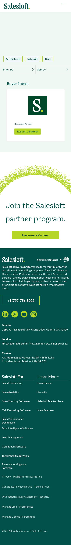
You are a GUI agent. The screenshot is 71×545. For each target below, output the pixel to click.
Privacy (6, 476)
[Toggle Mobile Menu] (64, 5)
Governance (44, 383)
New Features (45, 410)
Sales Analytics (10, 392)
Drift (48, 58)
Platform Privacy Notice (27, 476)
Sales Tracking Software (16, 401)
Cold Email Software (14, 446)
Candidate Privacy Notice (17, 486)
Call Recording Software (16, 410)
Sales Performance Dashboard (13, 420)
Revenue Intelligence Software (14, 466)
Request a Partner (27, 131)
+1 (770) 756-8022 (20, 300)
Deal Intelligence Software (17, 428)
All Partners (13, 58)
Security (42, 392)
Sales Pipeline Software (15, 455)
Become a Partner (35, 235)
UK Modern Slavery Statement (19, 496)
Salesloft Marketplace (50, 401)
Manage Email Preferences (17, 506)
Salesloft (32, 58)
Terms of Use (41, 486)
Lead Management (12, 437)
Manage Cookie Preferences (18, 516)
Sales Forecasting (12, 383)
